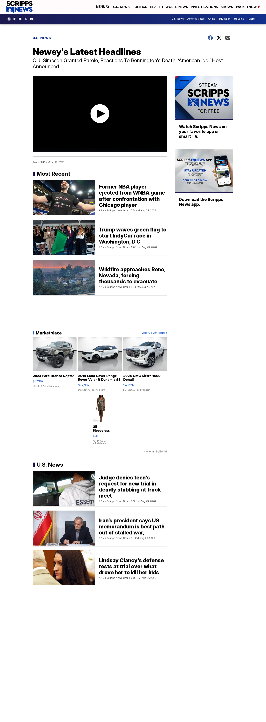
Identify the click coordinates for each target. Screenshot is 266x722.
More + (252, 19)
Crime (211, 19)
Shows (227, 7)
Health (156, 7)
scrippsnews (9, 19)
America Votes (196, 19)
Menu (101, 6)
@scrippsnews (32, 19)
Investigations (204, 7)
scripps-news (21, 19)
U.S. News (121, 7)
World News (177, 7)
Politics (139, 7)
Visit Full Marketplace (154, 333)
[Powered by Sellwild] (161, 451)
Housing (239, 19)
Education (225, 19)
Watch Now (247, 7)
